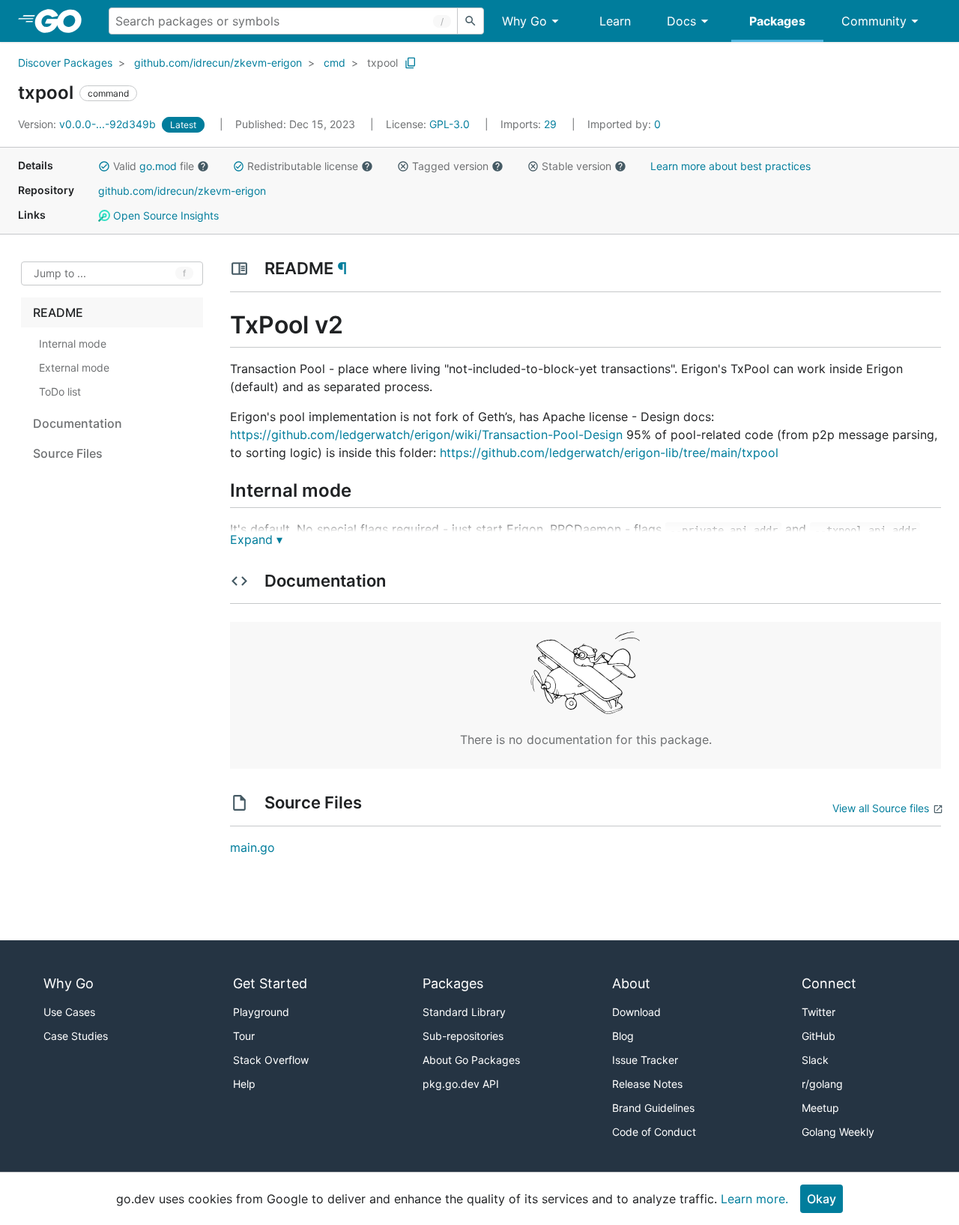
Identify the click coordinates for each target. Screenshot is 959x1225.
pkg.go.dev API (461, 1083)
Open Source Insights (164, 215)
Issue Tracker (645, 1059)
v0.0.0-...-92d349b (88, 124)
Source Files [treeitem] (68, 453)
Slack (815, 1059)
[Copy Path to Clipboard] (410, 63)
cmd (334, 62)
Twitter (818, 1011)
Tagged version (450, 166)
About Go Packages (471, 1059)
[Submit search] (470, 20)
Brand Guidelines (653, 1107)
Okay (821, 1198)
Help (244, 1083)
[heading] (63, 21)
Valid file (153, 166)
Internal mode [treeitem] (72, 343)
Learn (615, 20)
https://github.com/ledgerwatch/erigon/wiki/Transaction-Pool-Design (426, 434)
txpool (382, 62)
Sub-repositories (463, 1035)
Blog (623, 1035)
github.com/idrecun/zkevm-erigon (218, 62)
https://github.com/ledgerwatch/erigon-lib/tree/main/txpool (609, 452)
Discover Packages (65, 62)
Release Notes (647, 1083)
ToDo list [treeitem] (60, 391)
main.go (252, 847)
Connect (829, 983)
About (631, 983)
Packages (777, 20)
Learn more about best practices (730, 166)
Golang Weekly (838, 1131)
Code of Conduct (654, 1131)
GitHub (818, 1035)
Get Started (270, 983)
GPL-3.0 (449, 124)
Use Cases (69, 1011)
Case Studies (75, 1035)
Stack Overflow (271, 1059)
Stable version (576, 166)
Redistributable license (302, 166)
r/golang (822, 1083)
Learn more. (754, 1198)
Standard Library (464, 1011)
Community (874, 20)
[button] (104, 166)
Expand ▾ (256, 539)
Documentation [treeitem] (77, 423)
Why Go (524, 20)
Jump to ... (60, 273)
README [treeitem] (58, 312)
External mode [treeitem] (74, 367)
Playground (261, 1011)
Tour (244, 1035)
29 (530, 124)
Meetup (820, 1107)
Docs (681, 20)
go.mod (158, 166)
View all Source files (880, 808)
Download (636, 1011)
